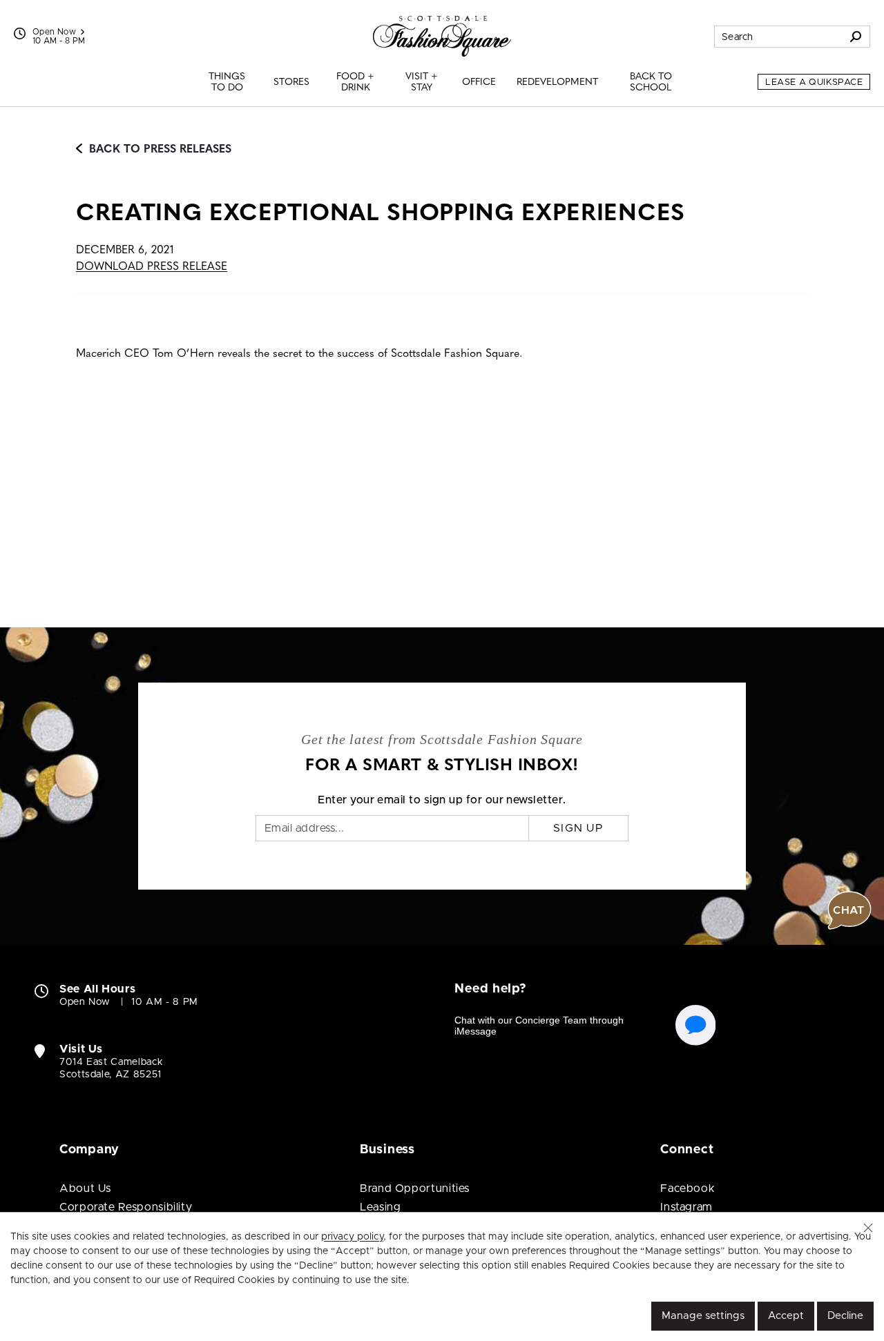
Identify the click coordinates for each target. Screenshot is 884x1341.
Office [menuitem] (479, 82)
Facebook (687, 1188)
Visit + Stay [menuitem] (421, 82)
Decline (845, 1316)
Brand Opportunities (415, 1188)
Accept (786, 1316)
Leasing (380, 1207)
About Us (85, 1188)
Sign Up (578, 828)
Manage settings (703, 1316)
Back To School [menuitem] (651, 82)
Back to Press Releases (160, 149)
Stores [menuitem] (291, 82)
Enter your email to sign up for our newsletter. (442, 799)
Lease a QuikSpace (814, 82)
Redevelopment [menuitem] (557, 82)
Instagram (686, 1207)
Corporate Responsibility (125, 1207)
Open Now (54, 32)
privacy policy (352, 1237)
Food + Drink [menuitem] (355, 82)
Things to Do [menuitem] (227, 82)
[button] (868, 1228)
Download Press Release (151, 267)
